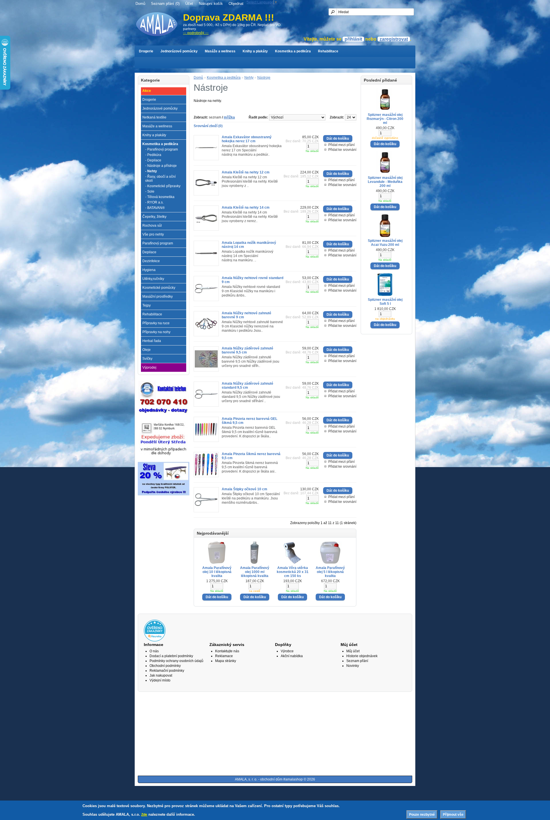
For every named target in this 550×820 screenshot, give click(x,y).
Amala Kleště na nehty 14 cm (246, 208)
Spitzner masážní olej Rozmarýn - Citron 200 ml (385, 119)
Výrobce (287, 651)
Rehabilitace (328, 51)
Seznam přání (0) (165, 3)
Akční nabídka (292, 656)
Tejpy (146, 305)
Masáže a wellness (220, 51)
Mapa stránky (225, 661)
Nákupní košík (211, 3)
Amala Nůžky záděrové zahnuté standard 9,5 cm (247, 386)
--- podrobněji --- (196, 33)
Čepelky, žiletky (154, 217)
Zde (144, 815)
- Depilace (153, 160)
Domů (140, 3)
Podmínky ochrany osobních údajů (176, 661)
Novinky (352, 666)
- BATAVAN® (155, 208)
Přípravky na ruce (156, 323)
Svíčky (147, 359)
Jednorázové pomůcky (179, 51)
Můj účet (353, 651)
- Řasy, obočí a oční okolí (160, 179)
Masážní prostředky (157, 297)
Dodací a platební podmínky (171, 656)
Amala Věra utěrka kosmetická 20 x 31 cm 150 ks (293, 572)
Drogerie (146, 51)
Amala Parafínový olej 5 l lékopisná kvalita (330, 572)
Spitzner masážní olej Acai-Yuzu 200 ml (385, 243)
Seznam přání (357, 661)
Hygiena (149, 270)
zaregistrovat (394, 39)
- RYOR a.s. (154, 202)
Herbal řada (151, 341)
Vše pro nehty (153, 234)
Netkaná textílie (154, 117)
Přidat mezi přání (341, 145)
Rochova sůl (152, 226)
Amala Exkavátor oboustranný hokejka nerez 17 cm (247, 139)
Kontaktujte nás (227, 651)
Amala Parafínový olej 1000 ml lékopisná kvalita (254, 572)
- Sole (149, 191)
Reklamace (224, 656)
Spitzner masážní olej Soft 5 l (385, 302)
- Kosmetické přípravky (162, 186)
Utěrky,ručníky (153, 279)
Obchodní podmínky (165, 666)
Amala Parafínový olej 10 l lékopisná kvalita (216, 572)
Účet (189, 3)
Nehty (249, 78)
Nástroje (263, 78)
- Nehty (151, 171)
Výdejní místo (160, 680)
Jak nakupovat (161, 675)
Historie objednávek (362, 656)
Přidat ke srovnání (342, 150)
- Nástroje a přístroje (161, 166)
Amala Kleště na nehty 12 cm (246, 172)
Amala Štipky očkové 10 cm (244, 489)
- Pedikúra (153, 155)
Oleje (146, 350)
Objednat (236, 3)
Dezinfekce (151, 261)
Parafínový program (157, 243)
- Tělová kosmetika (159, 197)
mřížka (229, 117)
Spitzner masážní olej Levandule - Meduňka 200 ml (385, 182)
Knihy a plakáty (255, 51)
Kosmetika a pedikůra (293, 51)
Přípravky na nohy (156, 332)
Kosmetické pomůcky (158, 288)
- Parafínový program (161, 149)
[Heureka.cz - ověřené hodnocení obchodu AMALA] (155, 640)
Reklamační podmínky (167, 671)
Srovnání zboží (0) (208, 126)
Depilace (149, 252)
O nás (154, 651)
